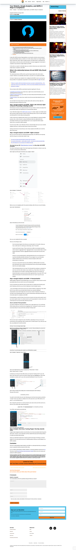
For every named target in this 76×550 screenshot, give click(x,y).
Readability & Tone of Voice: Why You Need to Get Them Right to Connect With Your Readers (58, 84)
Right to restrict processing (16, 94)
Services (33, 1)
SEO (57, 107)
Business (20, 19)
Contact (31, 535)
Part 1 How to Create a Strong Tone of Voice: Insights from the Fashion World (57, 56)
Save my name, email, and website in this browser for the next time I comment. (26, 499)
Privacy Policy (31, 543)
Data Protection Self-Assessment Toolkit (25, 451)
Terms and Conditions (41, 543)
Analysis (16, 19)
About (31, 531)
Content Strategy (13, 529)
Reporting (11, 535)
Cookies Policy (35, 543)
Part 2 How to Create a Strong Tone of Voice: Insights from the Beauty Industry (57, 28)
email (58, 114)
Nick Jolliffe (16, 14)
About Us (29, 1)
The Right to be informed (16, 92)
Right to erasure (14, 97)
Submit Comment (14, 503)
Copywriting (12, 533)
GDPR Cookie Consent (26, 112)
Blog (43, 1)
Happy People (38, 1)
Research (11, 531)
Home (26, 1)
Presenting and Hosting (14, 537)
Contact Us (47, 1)
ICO (39, 79)
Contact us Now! (57, 117)
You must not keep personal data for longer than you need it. (23, 139)
